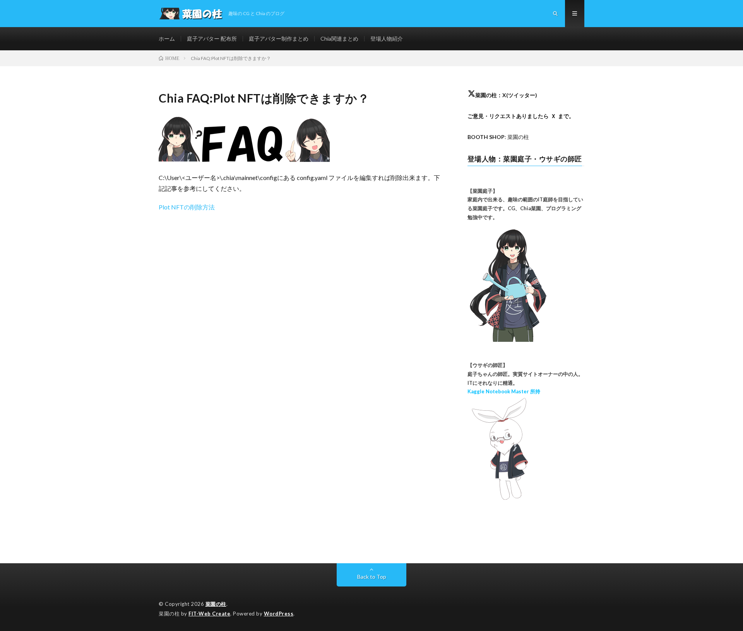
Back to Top (371, 576)
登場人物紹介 (386, 38)
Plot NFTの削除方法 (187, 207)
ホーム (167, 38)
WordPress (279, 613)
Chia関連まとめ (339, 38)
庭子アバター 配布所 (212, 38)
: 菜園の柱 (498, 137)
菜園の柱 (215, 604)
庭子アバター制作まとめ (278, 38)
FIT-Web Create (209, 613)
